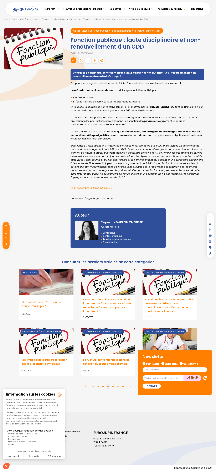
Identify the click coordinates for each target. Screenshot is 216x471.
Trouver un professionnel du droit (82, 8)
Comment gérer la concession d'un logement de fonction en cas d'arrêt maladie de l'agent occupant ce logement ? (107, 305)
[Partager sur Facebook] (95, 60)
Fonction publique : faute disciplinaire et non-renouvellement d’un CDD (116, 19)
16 (113, 386)
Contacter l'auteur (112, 235)
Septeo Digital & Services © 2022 (193, 468)
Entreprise (171, 363)
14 (103, 386)
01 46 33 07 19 (106, 445)
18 (123, 386)
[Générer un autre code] (204, 378)
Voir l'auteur (109, 232)
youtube (210, 235)
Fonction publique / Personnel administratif (62, 19)
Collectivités (18, 19)
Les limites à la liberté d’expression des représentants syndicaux (44, 362)
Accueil (7, 19)
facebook (210, 218)
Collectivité (190, 363)
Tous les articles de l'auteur (117, 239)
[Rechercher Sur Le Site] (6, 244)
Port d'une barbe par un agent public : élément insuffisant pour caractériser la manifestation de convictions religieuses (169, 305)
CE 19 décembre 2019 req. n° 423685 (92, 188)
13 (98, 386)
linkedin (210, 229)
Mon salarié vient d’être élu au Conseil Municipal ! (41, 304)
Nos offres (115, 8)
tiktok (210, 253)
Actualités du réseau (170, 8)
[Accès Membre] (6, 226)
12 (93, 386)
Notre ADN (50, 8)
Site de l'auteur (110, 242)
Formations (196, 8)
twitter (210, 223)
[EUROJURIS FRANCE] (25, 9)
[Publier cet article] (81, 60)
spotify (210, 247)
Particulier (152, 363)
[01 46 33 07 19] (6, 232)
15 (108, 386)
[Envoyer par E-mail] (102, 60)
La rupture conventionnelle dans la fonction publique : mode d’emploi (106, 362)
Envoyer (151, 386)
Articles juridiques (139, 8)
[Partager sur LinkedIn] (88, 60)
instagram (210, 241)
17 (118, 386)
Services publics (34, 19)
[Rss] (6, 238)
